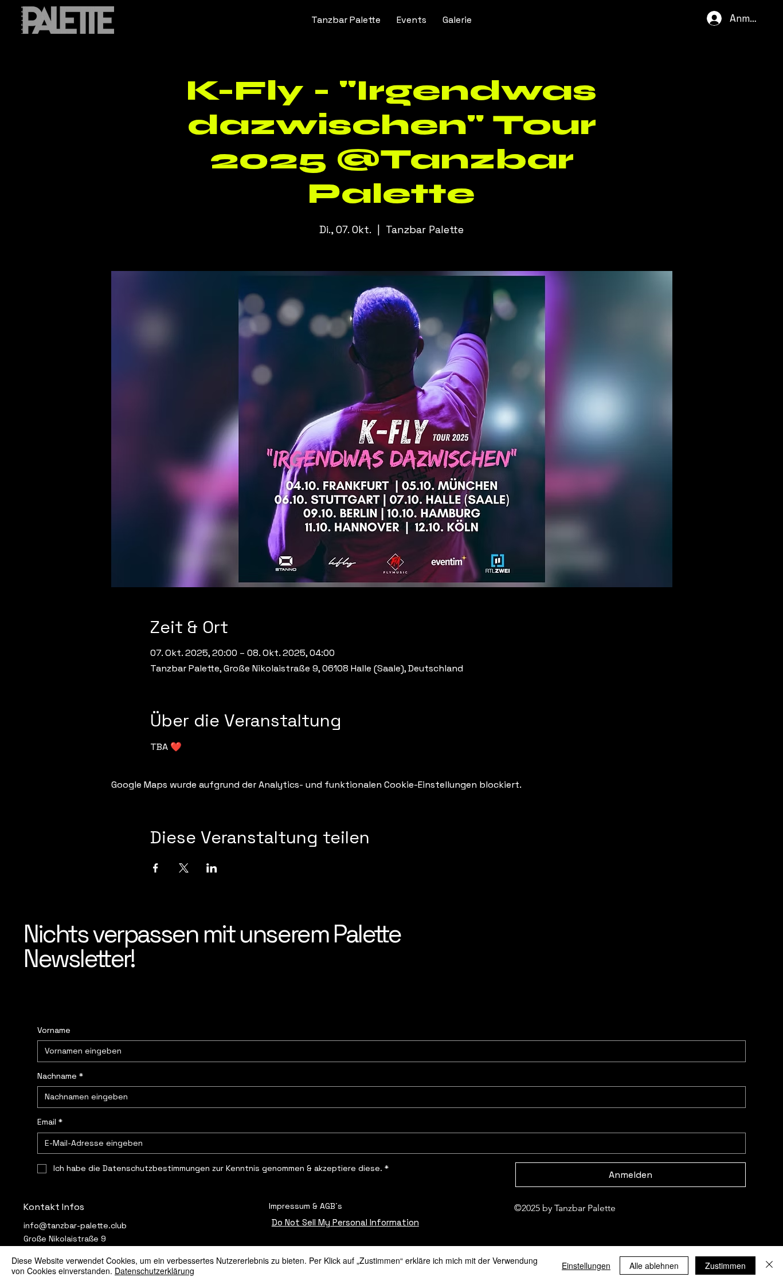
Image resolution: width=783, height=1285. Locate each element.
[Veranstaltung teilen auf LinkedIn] (211, 868)
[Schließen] (769, 1265)
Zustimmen (725, 1265)
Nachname (60, 1076)
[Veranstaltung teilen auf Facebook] (155, 868)
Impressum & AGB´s (305, 1206)
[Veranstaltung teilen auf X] (183, 868)
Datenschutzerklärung (154, 1270)
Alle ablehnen (654, 1265)
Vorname (54, 1030)
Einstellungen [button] (586, 1265)
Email (49, 1122)
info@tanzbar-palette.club (75, 1225)
